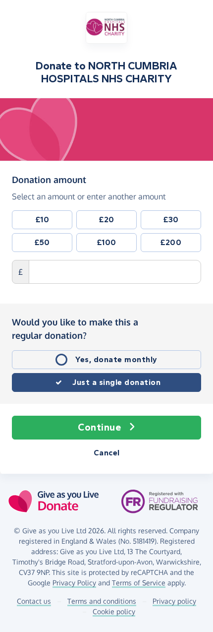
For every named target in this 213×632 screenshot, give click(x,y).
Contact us (34, 601)
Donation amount (49, 179)
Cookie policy (114, 611)
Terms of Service (138, 582)
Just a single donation (116, 382)
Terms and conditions (101, 601)
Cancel (107, 452)
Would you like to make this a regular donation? (75, 328)
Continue (99, 427)
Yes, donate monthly (116, 359)
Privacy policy (174, 601)
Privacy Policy (74, 582)
